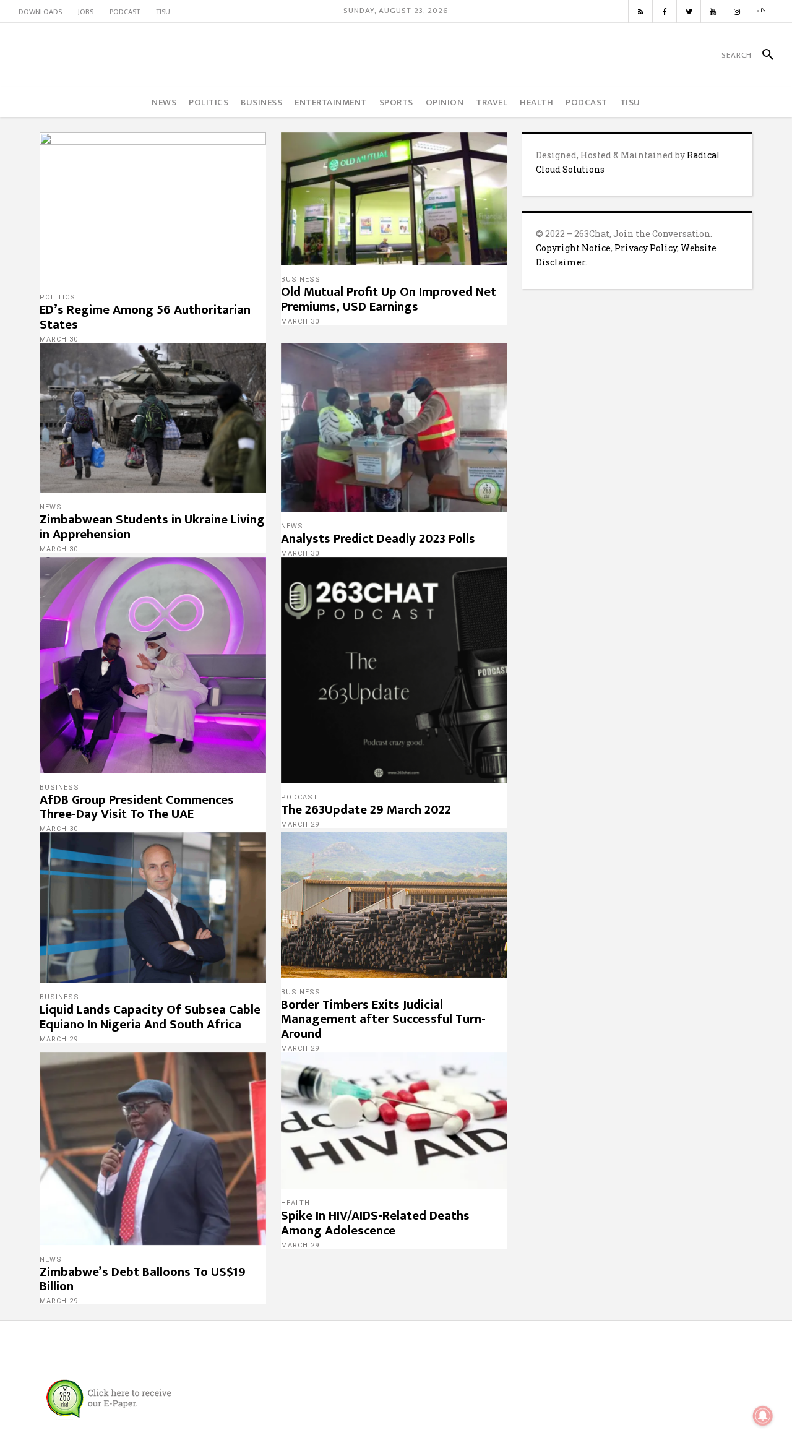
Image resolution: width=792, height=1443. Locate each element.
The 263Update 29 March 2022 (366, 810)
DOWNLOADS (40, 12)
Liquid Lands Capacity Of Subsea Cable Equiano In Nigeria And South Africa (150, 1017)
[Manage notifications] (763, 1416)
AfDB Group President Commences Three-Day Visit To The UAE (137, 807)
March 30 (59, 339)
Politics (57, 297)
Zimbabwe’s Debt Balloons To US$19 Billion (143, 1279)
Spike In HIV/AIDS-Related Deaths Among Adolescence (375, 1223)
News (51, 507)
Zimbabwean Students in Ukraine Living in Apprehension (152, 527)
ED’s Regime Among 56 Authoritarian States (145, 317)
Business (301, 279)
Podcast (299, 797)
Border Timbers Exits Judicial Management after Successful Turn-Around (383, 1019)
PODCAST (125, 12)
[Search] (762, 55)
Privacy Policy (645, 248)
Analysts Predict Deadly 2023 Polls (378, 538)
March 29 (300, 825)
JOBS (85, 12)
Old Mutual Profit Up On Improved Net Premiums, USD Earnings (388, 299)
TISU (163, 12)
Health (295, 1203)
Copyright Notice (573, 248)
